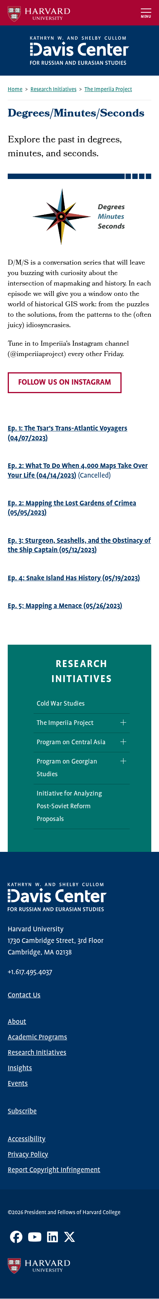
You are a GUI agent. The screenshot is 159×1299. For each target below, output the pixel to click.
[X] (69, 1240)
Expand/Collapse (120, 722)
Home (15, 89)
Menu (146, 17)
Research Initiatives (53, 89)
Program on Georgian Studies (67, 768)
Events (18, 1084)
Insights (20, 1068)
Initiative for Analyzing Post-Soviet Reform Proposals (69, 806)
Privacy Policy (28, 1155)
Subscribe (22, 1111)
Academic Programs (37, 1037)
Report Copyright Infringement (54, 1170)
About (17, 1022)
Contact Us (24, 995)
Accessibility (27, 1139)
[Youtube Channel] (35, 1240)
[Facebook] (16, 1240)
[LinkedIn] (52, 1240)
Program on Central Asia (71, 742)
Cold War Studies (61, 704)
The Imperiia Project (108, 89)
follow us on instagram (64, 382)
